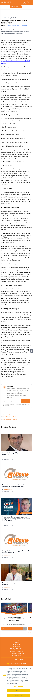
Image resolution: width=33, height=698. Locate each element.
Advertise (16, 642)
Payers (14, 416)
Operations (19, 414)
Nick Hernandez (8, 457)
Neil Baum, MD (8, 489)
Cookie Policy (13, 683)
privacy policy (6, 405)
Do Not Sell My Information (16, 653)
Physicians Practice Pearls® (9, 419)
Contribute (16, 644)
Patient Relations (6, 416)
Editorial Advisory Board (16, 648)
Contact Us (16, 646)
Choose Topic (14, 6)
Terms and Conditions (16, 652)
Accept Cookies (18, 695)
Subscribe (24, 401)
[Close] (30, 668)
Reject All (18, 690)
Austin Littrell (7, 523)
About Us (16, 641)
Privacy (16, 650)
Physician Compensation (8, 414)
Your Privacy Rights (16, 655)
